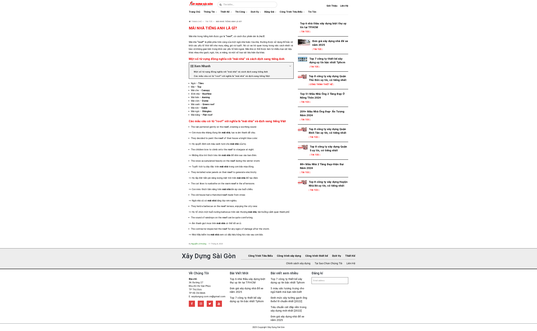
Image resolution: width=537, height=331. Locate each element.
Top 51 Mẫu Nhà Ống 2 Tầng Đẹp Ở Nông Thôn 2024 (322, 95)
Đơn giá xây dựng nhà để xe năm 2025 (330, 42)
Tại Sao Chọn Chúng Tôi (328, 263)
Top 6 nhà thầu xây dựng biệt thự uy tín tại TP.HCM (323, 25)
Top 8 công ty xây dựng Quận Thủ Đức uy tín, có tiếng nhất (327, 78)
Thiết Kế (225, 12)
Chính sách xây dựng (298, 263)
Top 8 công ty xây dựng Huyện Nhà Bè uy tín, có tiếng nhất (328, 183)
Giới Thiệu (332, 5)
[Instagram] (201, 304)
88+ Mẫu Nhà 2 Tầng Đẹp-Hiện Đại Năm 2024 (322, 166)
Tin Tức (312, 12)
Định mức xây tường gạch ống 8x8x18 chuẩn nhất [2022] (289, 299)
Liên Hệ (344, 5)
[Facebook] (192, 304)
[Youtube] (219, 304)
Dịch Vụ (255, 12)
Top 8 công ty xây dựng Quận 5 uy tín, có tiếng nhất (328, 148)
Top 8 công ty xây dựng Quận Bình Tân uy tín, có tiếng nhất (327, 131)
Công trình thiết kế (316, 255)
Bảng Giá (269, 12)
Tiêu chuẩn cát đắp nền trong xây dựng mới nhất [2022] (288, 309)
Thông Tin (209, 12)
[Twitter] (210, 304)
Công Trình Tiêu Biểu (291, 12)
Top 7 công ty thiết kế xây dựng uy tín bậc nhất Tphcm (327, 60)
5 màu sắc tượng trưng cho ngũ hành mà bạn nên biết (287, 290)
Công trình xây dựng (289, 255)
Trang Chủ (194, 12)
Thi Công (240, 12)
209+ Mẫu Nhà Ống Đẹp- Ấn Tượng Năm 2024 (322, 113)
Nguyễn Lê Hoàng (198, 244)
